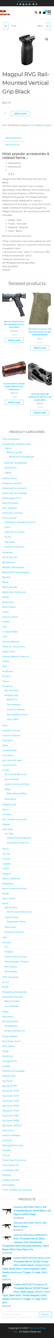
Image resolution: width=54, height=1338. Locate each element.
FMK (5, 725)
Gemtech (7, 740)
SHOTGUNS (8, 1075)
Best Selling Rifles (16, 793)
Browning (7, 602)
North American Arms (14, 888)
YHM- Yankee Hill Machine (17, 1189)
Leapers (6, 863)
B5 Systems (8, 562)
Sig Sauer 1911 (9, 1085)
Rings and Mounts (14, 1030)
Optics (8, 448)
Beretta (6, 577)
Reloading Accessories (14, 992)
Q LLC (5, 982)
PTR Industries (10, 977)
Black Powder (10, 587)
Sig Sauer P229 (10, 1100)
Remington (10, 966)
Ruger (5, 1051)
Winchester (10, 971)
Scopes (6, 1066)
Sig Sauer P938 (10, 1120)
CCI (6, 946)
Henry (5, 809)
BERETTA (12, 699)
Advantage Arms (11, 498)
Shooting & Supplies (13, 1070)
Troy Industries (10, 1165)
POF (4, 937)
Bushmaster (9, 606)
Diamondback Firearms (15, 656)
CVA (4, 636)
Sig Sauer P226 (10, 1095)
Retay (5, 1011)
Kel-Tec (6, 853)
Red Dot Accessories (15, 462)
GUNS (5, 770)
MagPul (48, 125)
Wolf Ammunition (14, 546)
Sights (7, 472)
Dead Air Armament (13, 646)
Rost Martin (8, 1046)
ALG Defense (9, 508)
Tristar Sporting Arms (14, 1160)
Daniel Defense (10, 641)
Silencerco (8, 1130)
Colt (4, 626)
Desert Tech (8, 651)
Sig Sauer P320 (10, 1110)
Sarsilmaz (7, 1056)
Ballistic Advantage (13, 567)
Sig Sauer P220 (10, 1090)
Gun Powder (11, 1006)
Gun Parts (8, 755)
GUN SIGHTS (9, 765)
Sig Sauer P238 (10, 1105)
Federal (8, 951)
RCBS (5, 987)
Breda (5, 597)
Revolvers (7, 1016)
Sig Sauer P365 (10, 1115)
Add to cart (20, 113)
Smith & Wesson (16, 709)
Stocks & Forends (14, 932)
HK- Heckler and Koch (14, 819)
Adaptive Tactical (11, 483)
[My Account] (40, 12)
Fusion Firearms (11, 735)
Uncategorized (10, 1170)
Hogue (6, 824)
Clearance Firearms (17, 842)
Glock (5, 745)
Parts (33, 125)
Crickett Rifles (10, 631)
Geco (7, 527)
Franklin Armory (11, 730)
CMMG (6, 621)
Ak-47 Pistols (11, 779)
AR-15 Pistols (11, 690)
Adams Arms (9, 478)
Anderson (7, 552)
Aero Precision (10, 503)
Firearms (7, 686)
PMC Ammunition (14, 532)
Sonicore (7, 1140)
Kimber (6, 858)
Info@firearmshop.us (27, 1)
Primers (6, 942)
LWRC (5, 868)
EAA (4, 666)
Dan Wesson (14, 704)
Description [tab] (13, 138)
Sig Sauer (9, 541)
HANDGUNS (11, 695)
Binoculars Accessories (21, 456)
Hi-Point (7, 814)
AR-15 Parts (10, 907)
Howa (5, 848)
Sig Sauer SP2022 (12, 1125)
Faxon (5, 681)
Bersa (5, 582)
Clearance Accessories (19, 837)
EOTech (6, 676)
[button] (47, 39)
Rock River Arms (11, 1041)
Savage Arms (9, 1061)
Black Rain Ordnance (14, 592)
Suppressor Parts (16, 921)
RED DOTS (10, 467)
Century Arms (10, 616)
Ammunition (9, 517)
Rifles (7, 789)
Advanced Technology (14, 493)
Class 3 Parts (11, 917)
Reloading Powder (12, 996)
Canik (5, 611)
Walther (6, 1175)
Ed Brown (7, 671)
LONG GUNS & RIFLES (17, 784)
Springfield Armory (17, 714)
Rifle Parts (10, 927)
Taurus (6, 1155)
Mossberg (7, 883)
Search (45, 1314)
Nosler (5, 893)
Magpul (6, 873)
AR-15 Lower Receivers (19, 911)
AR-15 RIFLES (9, 557)
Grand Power (9, 750)
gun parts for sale (12, 760)
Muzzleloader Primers (16, 961)
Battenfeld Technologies (15, 572)
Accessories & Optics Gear (16, 444)
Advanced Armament (14, 488)
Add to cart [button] (14, 340)
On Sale (8, 833)
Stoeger (6, 1150)
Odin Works (8, 898)
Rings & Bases (10, 1036)
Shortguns (10, 799)
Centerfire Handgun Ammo (19, 522)
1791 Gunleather (11, 439)
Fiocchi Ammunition (15, 956)
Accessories (10, 1025)
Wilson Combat (11, 1180)
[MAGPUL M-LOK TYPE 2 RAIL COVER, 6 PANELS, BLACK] (48, 25)
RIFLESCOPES (10, 1021)
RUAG (7, 537)
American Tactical (12, 512)
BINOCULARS (14, 452)
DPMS (5, 661)
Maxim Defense (11, 878)
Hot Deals (7, 829)
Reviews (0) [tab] (12, 144)
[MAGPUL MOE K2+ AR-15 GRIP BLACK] (6, 25)
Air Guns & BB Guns (15, 774)
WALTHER (12, 719)
